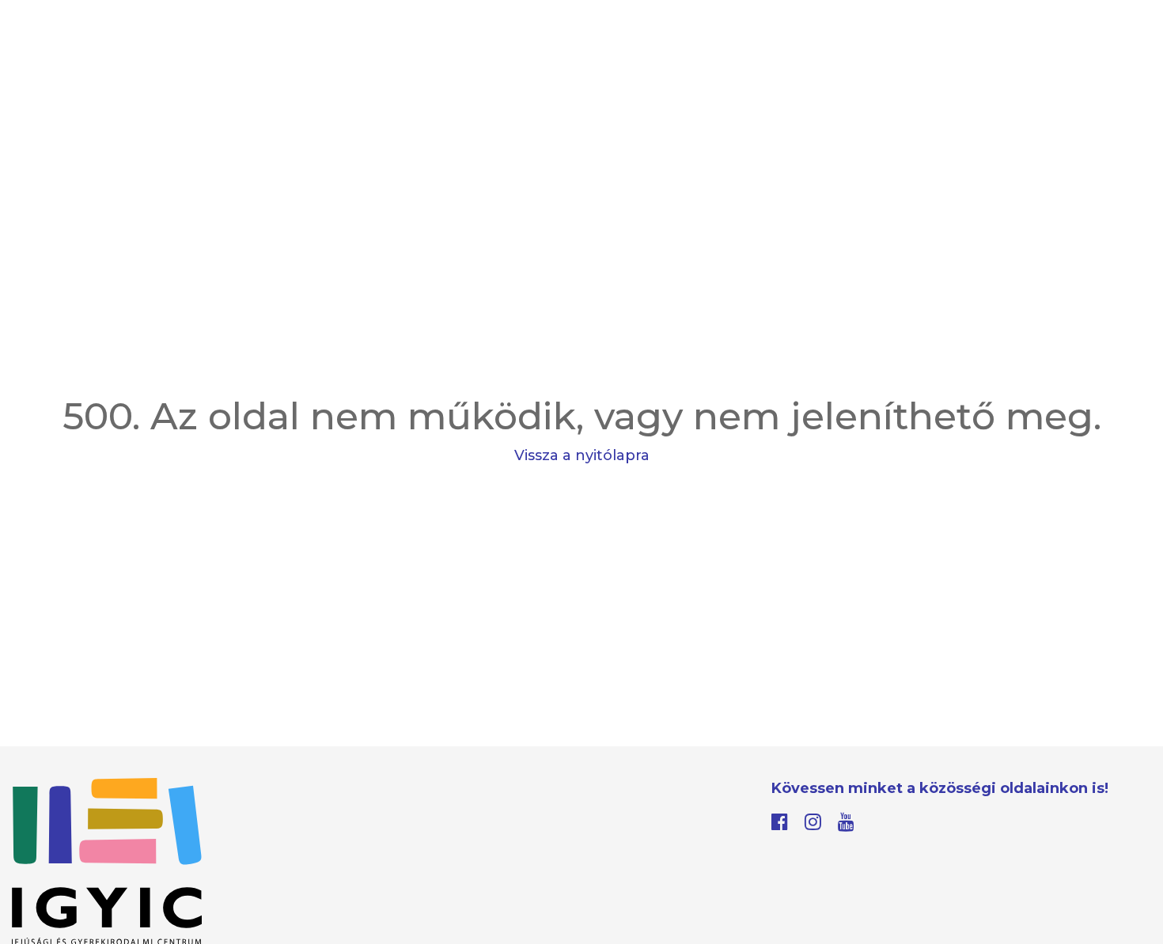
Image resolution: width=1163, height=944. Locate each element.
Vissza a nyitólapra (582, 455)
